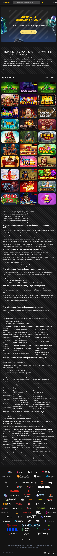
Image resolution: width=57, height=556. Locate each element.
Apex (6, 2)
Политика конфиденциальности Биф (21, 539)
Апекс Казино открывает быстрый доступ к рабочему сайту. (19, 211)
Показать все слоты (47, 77)
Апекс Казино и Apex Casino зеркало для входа (15, 218)
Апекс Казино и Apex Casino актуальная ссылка (15, 214)
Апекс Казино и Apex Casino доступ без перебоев (16, 216)
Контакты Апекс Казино (39, 539)
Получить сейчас (28, 32)
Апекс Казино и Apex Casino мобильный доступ (16, 222)
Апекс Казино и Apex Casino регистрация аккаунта (16, 220)
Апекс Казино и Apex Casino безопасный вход (15, 213)
